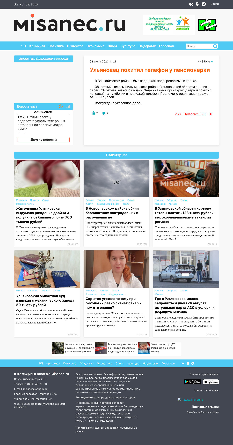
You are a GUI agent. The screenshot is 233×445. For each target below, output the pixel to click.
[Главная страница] (69, 20)
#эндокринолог (117, 294)
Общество (75, 46)
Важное (89, 200)
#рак (103, 294)
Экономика (95, 46)
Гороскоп (166, 46)
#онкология (91, 294)
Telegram (191, 114)
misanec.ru (20, 407)
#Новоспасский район (108, 204)
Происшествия (116, 200)
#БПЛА (89, 204)
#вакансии (160, 204)
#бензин (159, 294)
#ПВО (126, 204)
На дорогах (147, 46)
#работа (173, 204)
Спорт (112, 46)
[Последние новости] (61, 106)
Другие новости (44, 140)
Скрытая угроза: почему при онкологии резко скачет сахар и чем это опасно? (114, 303)
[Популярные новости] (68, 106)
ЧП (23, 46)
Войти (215, 3)
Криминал (37, 46)
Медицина (91, 290)
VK (203, 114)
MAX (178, 114)
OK (210, 114)
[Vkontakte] (190, 5)
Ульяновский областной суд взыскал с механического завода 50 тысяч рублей (45, 300)
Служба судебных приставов (203, 412)
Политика (56, 46)
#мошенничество (25, 204)
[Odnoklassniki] (197, 5)
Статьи (45, 200)
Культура (128, 46)
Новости (34, 200)
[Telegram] (204, 5)
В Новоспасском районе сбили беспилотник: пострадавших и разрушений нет (112, 212)
